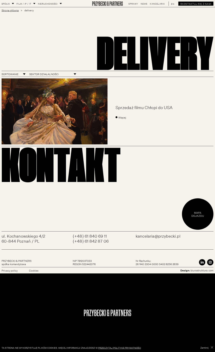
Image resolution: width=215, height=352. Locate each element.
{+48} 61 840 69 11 (90, 235)
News (144, 4)
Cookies (33, 270)
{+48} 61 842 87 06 (91, 240)
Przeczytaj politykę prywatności (119, 347)
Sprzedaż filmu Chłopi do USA (144, 107)
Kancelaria (157, 4)
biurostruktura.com (202, 270)
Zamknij (204, 347)
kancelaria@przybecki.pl (158, 235)
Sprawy (133, 4)
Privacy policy (10, 270)
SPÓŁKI (6, 4)
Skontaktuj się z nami (195, 3)
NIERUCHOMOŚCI (48, 4)
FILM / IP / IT (24, 4)
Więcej (122, 117)
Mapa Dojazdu (197, 214)
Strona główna (10, 10)
